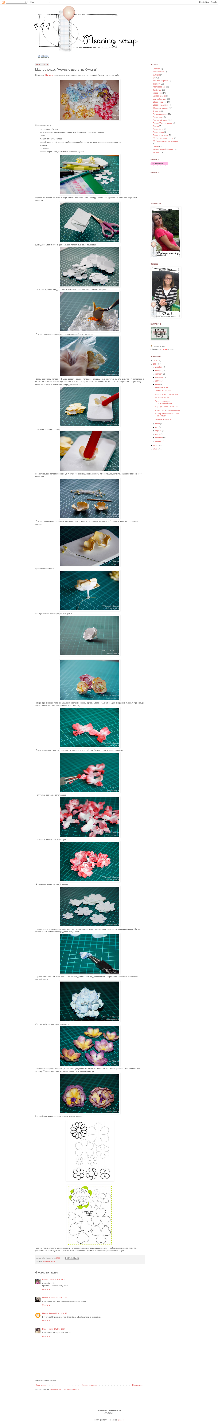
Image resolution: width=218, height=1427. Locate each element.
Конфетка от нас (162, 398)
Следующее (41, 1385)
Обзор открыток (159, 102)
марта (158, 434)
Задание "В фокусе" (163, 419)
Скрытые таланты (160, 135)
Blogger (121, 1420)
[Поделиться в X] (72, 1258)
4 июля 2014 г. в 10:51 (57, 1280)
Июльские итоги (161, 387)
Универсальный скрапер (163, 149)
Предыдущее (138, 1385)
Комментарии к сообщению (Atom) (64, 1389)
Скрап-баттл (158, 129)
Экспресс (157, 152)
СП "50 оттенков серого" (163, 138)
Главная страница (89, 1385)
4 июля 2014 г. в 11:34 (58, 1298)
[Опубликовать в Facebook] (74, 1258)
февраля (159, 438)
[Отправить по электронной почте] (66, 1258)
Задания (156, 84)
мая (157, 427)
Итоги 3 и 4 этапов (163, 391)
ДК (154, 78)
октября (159, 374)
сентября (159, 377)
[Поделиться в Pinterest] (77, 1258)
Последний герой (160, 120)
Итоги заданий (159, 87)
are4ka (45, 1298)
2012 (155, 449)
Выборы (156, 75)
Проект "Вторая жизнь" (162, 123)
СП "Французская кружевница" (165, 141)
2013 (155, 445)
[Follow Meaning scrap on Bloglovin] (159, 166)
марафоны (157, 93)
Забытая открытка (160, 81)
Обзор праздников (160, 105)
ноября (158, 371)
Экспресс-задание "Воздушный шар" (163, 402)
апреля (158, 431)
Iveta (44, 1329)
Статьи (156, 146)
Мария (45, 1313)
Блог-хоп (156, 69)
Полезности (158, 117)
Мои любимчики (159, 99)
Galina (45, 1280)
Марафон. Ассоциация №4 (166, 407)
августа (158, 381)
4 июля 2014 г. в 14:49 (58, 1313)
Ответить (46, 1289)
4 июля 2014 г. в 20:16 (56, 1329)
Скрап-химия (158, 132)
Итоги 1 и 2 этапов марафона (167, 410)
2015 (155, 361)
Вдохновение (158, 72)
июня (157, 424)
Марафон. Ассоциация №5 (166, 394)
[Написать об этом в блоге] (69, 1258)
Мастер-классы (49, 1261)
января (158, 441)
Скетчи (156, 126)
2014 (155, 364)
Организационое (160, 114)
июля (157, 384)
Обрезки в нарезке (160, 108)
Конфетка (157, 90)
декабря (159, 367)
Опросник (157, 111)
